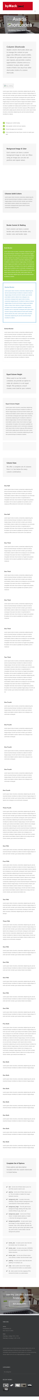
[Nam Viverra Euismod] (23, 1385)
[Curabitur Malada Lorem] (29, 1385)
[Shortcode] (19, 24)
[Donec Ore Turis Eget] (6, 1385)
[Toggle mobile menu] (35, 11)
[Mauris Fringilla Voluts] (11, 1385)
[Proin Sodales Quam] (17, 1385)
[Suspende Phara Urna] (6, 1389)
